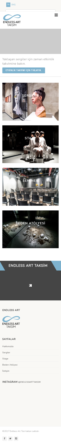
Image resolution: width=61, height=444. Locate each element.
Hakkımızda (7, 346)
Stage (5, 358)
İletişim (5, 370)
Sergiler (6, 352)
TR (8, 4)
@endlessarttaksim (29, 382)
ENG (14, 4)
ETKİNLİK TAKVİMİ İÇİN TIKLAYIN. (24, 70)
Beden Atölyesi (10, 364)
